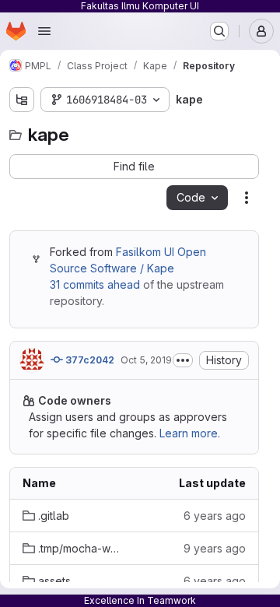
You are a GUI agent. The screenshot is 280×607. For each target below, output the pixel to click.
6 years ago (215, 515)
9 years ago (215, 548)
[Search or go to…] (219, 31)
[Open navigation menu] (44, 31)
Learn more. (189, 433)
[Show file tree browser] (21, 99)
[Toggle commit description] (183, 360)
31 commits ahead (95, 284)
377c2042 (88, 360)
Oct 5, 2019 (146, 360)
